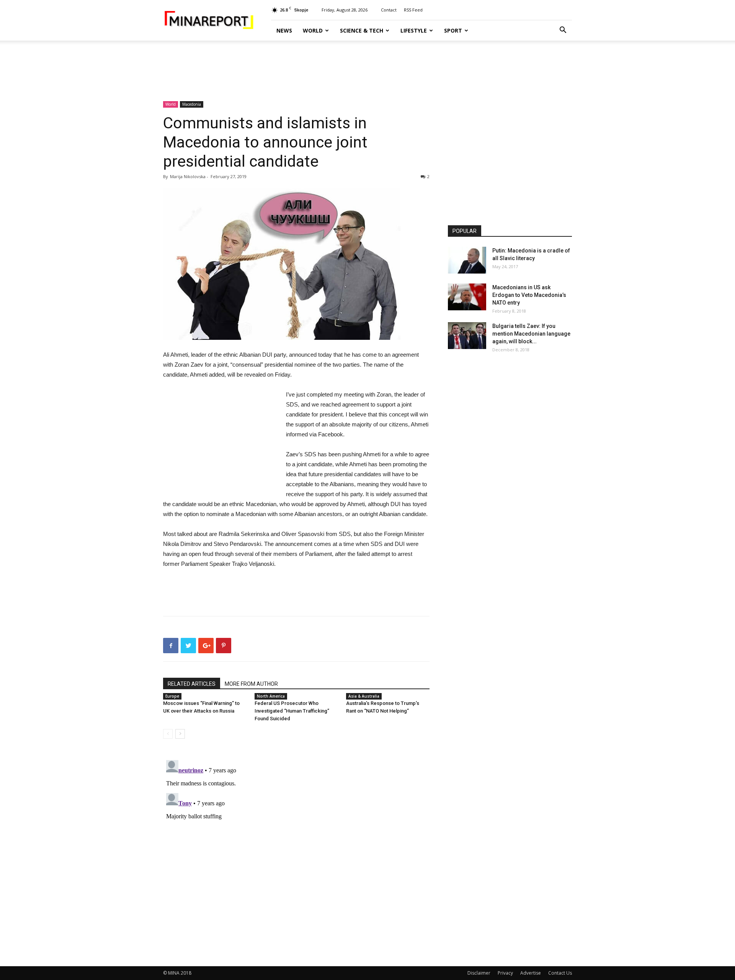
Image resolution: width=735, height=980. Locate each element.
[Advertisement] (367, 67)
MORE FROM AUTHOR (251, 684)
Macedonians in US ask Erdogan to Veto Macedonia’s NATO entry (529, 295)
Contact (389, 10)
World (313, 30)
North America (271, 696)
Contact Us (560, 973)
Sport (453, 30)
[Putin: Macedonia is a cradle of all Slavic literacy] (467, 260)
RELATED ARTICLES (192, 684)
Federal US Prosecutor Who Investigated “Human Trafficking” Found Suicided (292, 710)
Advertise (530, 973)
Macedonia (191, 104)
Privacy (505, 973)
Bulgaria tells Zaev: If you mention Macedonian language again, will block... (531, 333)
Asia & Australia (363, 696)
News (284, 30)
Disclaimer (478, 973)
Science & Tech (361, 30)
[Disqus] (296, 853)
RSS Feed (413, 10)
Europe (172, 696)
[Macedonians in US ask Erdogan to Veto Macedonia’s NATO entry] (467, 297)
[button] (563, 30)
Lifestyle (413, 30)
